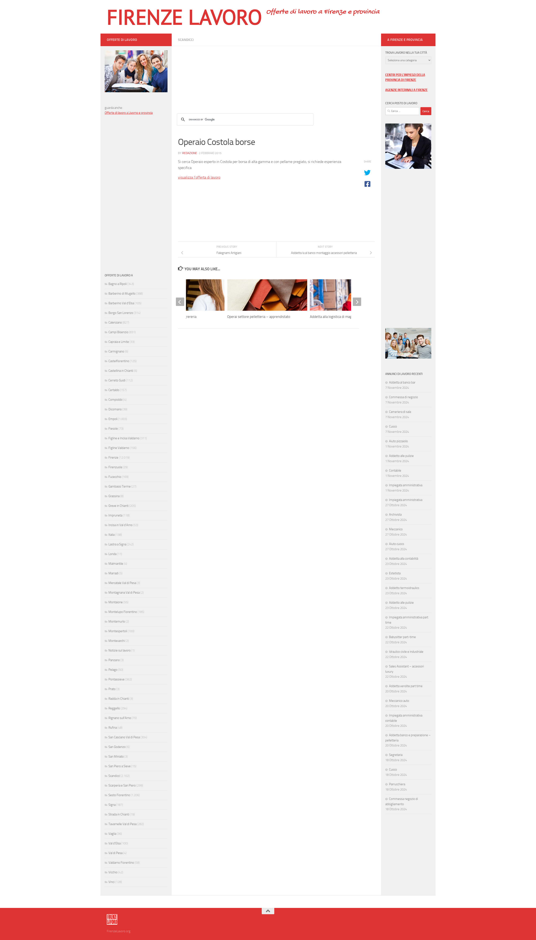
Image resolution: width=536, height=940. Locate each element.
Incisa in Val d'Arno (120, 525)
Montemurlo (116, 621)
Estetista (395, 573)
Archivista (395, 514)
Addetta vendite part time (406, 686)
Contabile (395, 470)
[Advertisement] (276, 75)
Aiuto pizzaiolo (398, 441)
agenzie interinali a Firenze (406, 90)
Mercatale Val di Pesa (122, 583)
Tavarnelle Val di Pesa (122, 824)
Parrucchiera (397, 784)
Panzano (114, 660)
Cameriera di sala (400, 412)
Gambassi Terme (119, 486)
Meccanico (396, 529)
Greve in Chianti (118, 506)
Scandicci (186, 40)
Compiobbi (115, 400)
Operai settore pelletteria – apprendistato (258, 317)
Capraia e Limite (118, 342)
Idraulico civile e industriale (406, 652)
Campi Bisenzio (118, 332)
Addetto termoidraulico (404, 588)
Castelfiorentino (118, 361)
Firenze (113, 457)
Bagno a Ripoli (117, 284)
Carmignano (116, 351)
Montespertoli (117, 631)
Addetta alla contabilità (403, 558)
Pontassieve (116, 679)
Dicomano (115, 409)
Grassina (114, 496)
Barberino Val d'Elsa (121, 303)
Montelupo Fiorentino (122, 612)
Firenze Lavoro (184, 16)
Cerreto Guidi (116, 380)
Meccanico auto (399, 701)
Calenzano (115, 322)
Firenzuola (115, 467)
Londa (112, 554)
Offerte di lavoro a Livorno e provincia (129, 113)
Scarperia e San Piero (122, 785)
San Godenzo (117, 747)
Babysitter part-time (402, 637)
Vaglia (112, 834)
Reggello (114, 708)
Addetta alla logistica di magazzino (335, 317)
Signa (112, 805)
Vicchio (112, 872)
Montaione (115, 602)
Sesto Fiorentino (119, 795)
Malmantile (115, 564)
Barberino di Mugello (121, 293)
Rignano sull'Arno (119, 718)
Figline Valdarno (118, 448)
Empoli (112, 419)
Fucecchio (114, 477)
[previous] (180, 302)
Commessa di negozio (403, 397)
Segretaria (395, 755)
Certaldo (113, 390)
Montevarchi (116, 641)
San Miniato (116, 756)
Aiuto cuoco (396, 544)
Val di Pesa (115, 853)
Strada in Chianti (118, 814)
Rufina (112, 727)
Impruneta (115, 515)
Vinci (111, 882)
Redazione (189, 153)
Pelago (112, 670)
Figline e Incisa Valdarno (123, 438)
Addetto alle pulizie (401, 456)
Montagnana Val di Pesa (124, 592)
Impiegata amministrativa (405, 485)
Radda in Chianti (118, 699)
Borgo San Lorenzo (120, 313)
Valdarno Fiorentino (121, 863)
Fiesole (113, 428)
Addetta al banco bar (402, 382)
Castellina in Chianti (120, 371)
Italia (111, 535)
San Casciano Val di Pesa (124, 737)
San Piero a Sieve (119, 766)
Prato (112, 689)
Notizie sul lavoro (119, 650)
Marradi (113, 573)
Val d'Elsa (114, 843)
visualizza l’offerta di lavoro (199, 177)
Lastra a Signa (117, 544)
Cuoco (393, 426)
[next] (357, 302)
